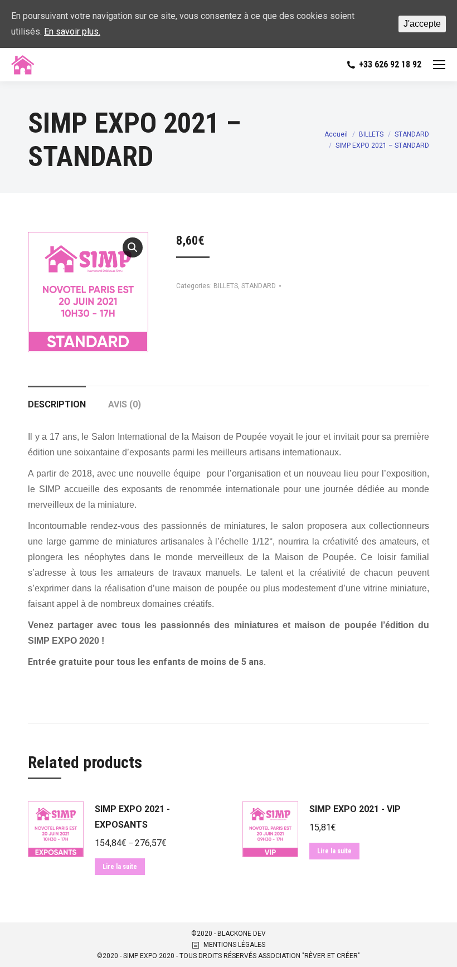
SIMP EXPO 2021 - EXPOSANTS (132, 817)
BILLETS (225, 286)
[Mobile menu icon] (439, 64)
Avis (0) (124, 404)
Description (57, 404)
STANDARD (258, 286)
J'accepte (422, 23)
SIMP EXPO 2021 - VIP (355, 809)
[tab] (57, 399)
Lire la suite (120, 867)
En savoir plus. (72, 31)
